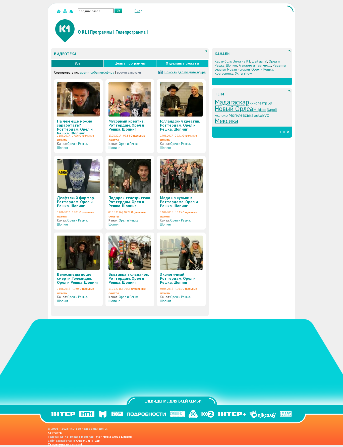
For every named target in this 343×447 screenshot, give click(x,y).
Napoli (272, 109)
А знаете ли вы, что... (255, 65)
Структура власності (65, 444)
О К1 (82, 32)
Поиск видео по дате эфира (185, 72)
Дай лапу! (259, 61)
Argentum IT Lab (88, 440)
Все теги (283, 132)
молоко (221, 115)
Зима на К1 (241, 61)
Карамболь (223, 61)
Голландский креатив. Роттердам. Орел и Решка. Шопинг (180, 125)
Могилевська (240, 115)
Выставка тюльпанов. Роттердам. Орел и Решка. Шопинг (128, 278)
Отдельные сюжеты (182, 63)
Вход (139, 11)
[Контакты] (72, 12)
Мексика (226, 121)
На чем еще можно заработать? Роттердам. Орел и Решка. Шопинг (75, 127)
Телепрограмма (131, 32)
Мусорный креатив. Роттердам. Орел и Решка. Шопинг (126, 125)
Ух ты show (243, 73)
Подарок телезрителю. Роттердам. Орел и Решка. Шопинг (129, 201)
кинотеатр (258, 103)
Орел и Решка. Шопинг (72, 146)
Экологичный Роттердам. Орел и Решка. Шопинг (178, 278)
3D (270, 103)
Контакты (55, 432)
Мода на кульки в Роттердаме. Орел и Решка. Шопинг (179, 201)
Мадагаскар (232, 102)
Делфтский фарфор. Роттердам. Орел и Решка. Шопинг (76, 201)
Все (77, 63)
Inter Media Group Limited (113, 436)
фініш (261, 109)
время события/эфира (97, 72)
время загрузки (129, 72)
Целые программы (130, 63)
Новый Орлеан (236, 108)
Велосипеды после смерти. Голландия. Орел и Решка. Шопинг (77, 278)
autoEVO (261, 115)
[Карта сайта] (65, 12)
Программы (101, 32)
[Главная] (59, 12)
